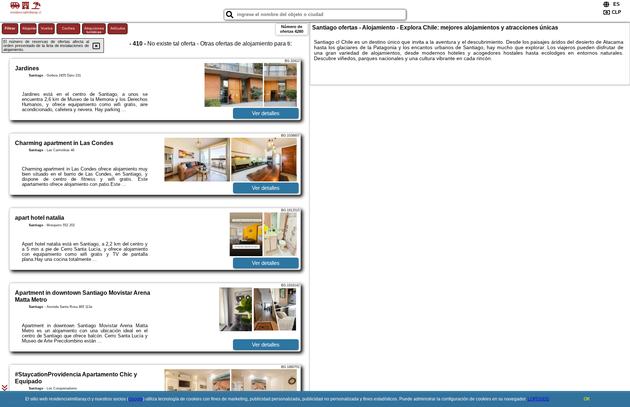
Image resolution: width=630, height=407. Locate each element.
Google (135, 399)
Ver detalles (266, 113)
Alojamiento (29, 28)
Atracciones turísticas (94, 30)
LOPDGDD (538, 399)
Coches (68, 28)
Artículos (117, 28)
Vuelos (46, 28)
